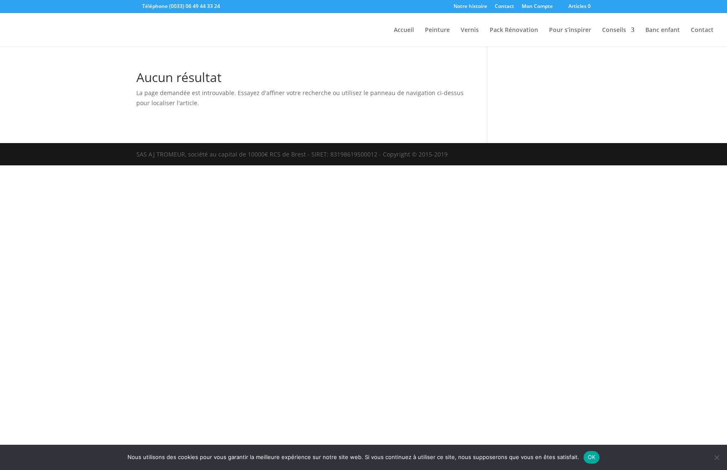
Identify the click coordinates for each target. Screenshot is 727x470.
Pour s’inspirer (570, 30)
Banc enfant (662, 30)
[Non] (716, 457)
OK (592, 457)
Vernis (470, 30)
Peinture (437, 30)
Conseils (614, 30)
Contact (504, 7)
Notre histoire (470, 7)
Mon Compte (537, 7)
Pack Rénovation (514, 30)
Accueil (404, 30)
